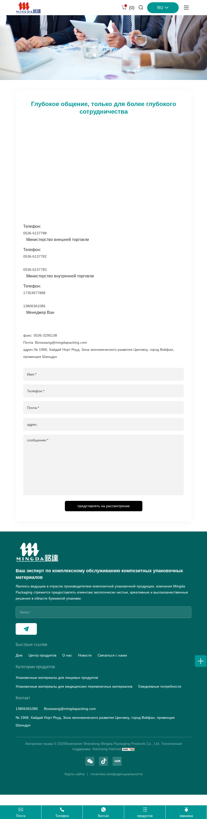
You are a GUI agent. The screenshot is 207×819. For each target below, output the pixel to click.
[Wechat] (89, 761)
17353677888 (34, 293)
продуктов (145, 816)
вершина (186, 816)
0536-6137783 (35, 270)
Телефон (62, 816)
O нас (67, 655)
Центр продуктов (42, 655)
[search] (140, 8)
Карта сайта (75, 774)
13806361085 (34, 306)
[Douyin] (103, 761)
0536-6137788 (35, 233)
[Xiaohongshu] (117, 761)
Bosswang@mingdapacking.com (70, 709)
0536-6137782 (35, 256)
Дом (19, 655)
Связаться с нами (112, 655)
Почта (20, 816)
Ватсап (103, 816)
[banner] (103, 47)
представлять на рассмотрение (103, 506)
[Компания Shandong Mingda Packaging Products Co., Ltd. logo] (28, 7)
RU (160, 8)
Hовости (85, 655)
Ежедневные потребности (159, 686)
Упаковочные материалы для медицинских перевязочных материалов (74, 686)
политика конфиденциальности (117, 774)
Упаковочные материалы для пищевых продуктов (57, 677)
